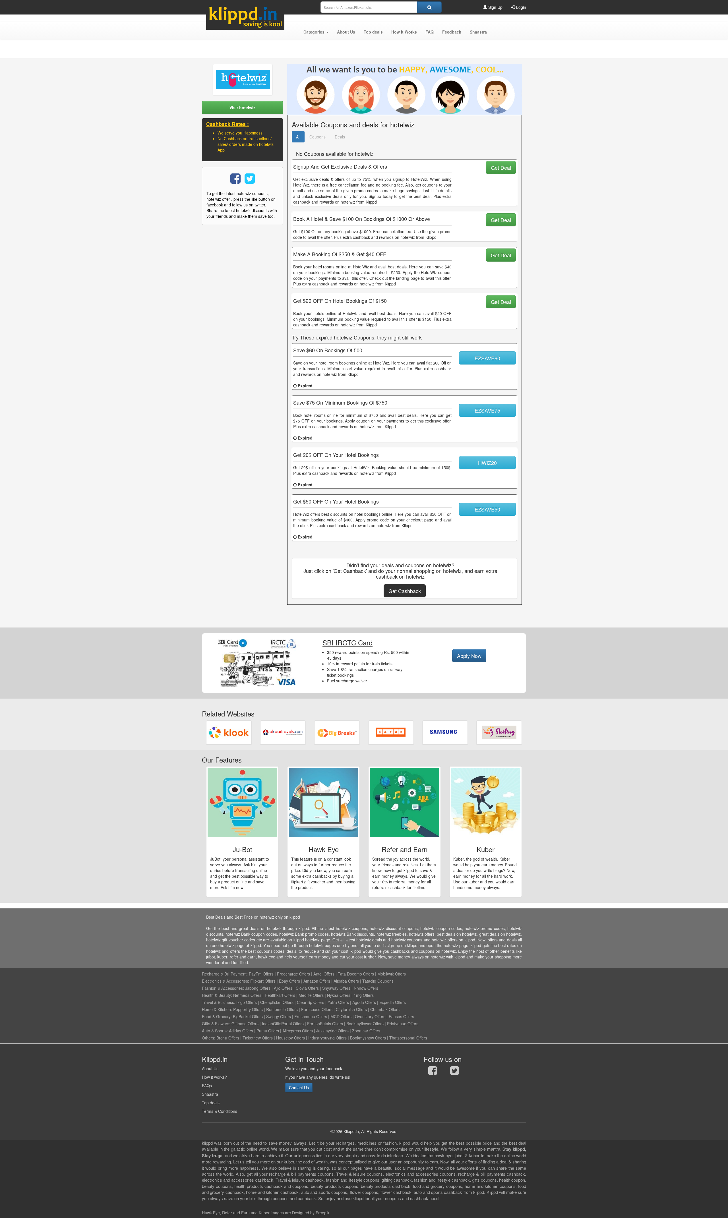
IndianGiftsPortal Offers (283, 1023)
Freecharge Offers (293, 974)
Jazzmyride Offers (332, 1031)
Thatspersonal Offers (408, 1038)
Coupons (317, 137)
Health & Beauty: (217, 995)
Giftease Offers (244, 1023)
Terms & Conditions (219, 1111)
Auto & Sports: (215, 1031)
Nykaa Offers (338, 995)
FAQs (207, 1085)
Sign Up (494, 7)
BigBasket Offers (248, 1016)
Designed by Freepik (310, 1212)
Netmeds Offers (247, 995)
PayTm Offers (261, 974)
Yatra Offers (338, 1002)
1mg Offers (364, 995)
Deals (340, 137)
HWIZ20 (487, 462)
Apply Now (469, 655)
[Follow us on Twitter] (455, 1071)
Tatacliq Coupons (378, 981)
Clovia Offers (307, 988)
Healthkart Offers (280, 995)
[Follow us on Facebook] (433, 1071)
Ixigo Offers (246, 1002)
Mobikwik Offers (391, 974)
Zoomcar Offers (366, 1031)
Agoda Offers (364, 1002)
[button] (316, 32)
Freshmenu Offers (310, 1016)
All (298, 137)
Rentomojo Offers (282, 1009)
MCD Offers (340, 1016)
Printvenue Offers (402, 1023)
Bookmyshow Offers (368, 1038)
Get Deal (501, 167)
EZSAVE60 (487, 358)
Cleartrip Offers (310, 1002)
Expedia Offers (392, 1002)
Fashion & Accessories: (223, 988)
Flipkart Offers (263, 981)
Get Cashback (404, 591)
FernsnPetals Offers (325, 1023)
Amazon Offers (316, 981)
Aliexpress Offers (297, 1031)
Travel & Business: (219, 1002)
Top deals (211, 1102)
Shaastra (210, 1094)
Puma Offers (268, 1031)
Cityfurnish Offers (351, 1009)
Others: (209, 1038)
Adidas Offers (241, 1031)
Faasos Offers (401, 1016)
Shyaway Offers (336, 988)
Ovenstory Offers (370, 1016)
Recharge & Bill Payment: (225, 974)
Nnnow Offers (366, 988)
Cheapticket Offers (276, 1002)
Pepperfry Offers (248, 1009)
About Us (210, 1068)
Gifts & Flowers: (216, 1023)
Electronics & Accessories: (225, 981)
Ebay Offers (289, 981)
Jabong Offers (257, 988)
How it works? (214, 1077)
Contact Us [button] (299, 1087)
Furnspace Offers (316, 1009)
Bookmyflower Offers (365, 1023)
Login (520, 7)
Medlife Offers (311, 995)
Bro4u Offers (227, 1038)
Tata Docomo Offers (356, 974)
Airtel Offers (323, 974)
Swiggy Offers (278, 1016)
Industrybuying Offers (327, 1038)
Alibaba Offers (346, 981)
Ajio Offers (283, 988)
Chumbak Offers (385, 1009)
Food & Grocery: (217, 1016)
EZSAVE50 (487, 509)
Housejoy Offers (290, 1038)
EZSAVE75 (487, 410)
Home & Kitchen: (217, 1009)
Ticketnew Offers (258, 1038)
